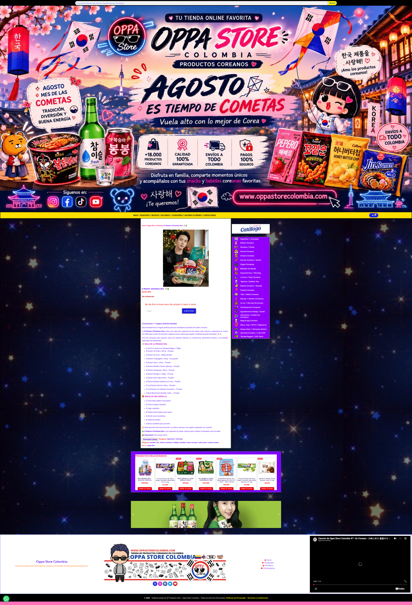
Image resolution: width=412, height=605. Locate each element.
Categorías (177, 215)
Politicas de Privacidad (236, 598)
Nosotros (145, 215)
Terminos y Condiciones (257, 598)
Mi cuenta (165, 215)
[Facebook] (165, 583)
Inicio (135, 215)
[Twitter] (170, 583)
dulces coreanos (166, 442)
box (157, 442)
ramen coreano (192, 442)
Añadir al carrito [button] (144, 488)
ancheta (153, 442)
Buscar (333, 3)
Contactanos (209, 215)
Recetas (155, 215)
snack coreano (213, 442)
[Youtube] (175, 583)
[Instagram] (155, 583)
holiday (176, 442)
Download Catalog (150, 439)
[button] (133, 514)
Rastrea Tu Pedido (193, 215)
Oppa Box (151, 445)
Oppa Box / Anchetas (155, 225)
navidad (183, 442)
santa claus (202, 442)
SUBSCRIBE (189, 311)
